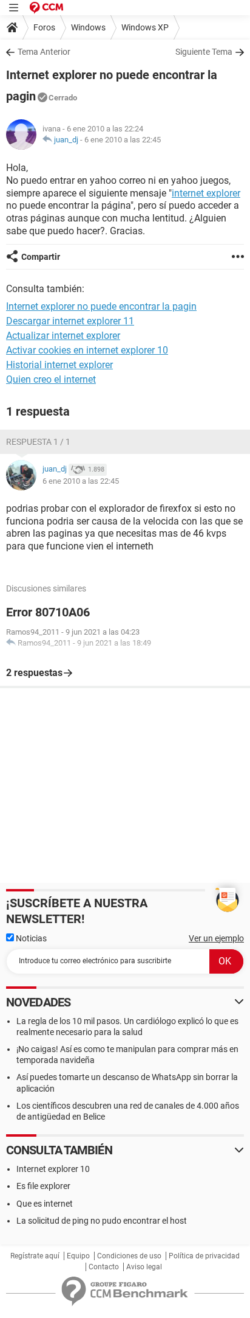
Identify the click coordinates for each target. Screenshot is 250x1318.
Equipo (78, 1256)
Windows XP (145, 27)
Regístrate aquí (34, 1256)
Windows (88, 27)
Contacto (104, 1267)
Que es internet (44, 1203)
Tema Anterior (44, 52)
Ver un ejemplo (216, 938)
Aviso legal (144, 1267)
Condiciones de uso (129, 1256)
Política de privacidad (204, 1256)
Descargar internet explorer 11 (70, 321)
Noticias (30, 938)
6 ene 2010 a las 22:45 (122, 139)
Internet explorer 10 (53, 1169)
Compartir (40, 257)
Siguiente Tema (203, 52)
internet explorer (206, 193)
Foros (44, 27)
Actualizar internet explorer (63, 335)
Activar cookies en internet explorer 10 (87, 350)
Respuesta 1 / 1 (38, 442)
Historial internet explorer (59, 365)
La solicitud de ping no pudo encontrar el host (101, 1221)
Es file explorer (43, 1186)
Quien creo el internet (51, 379)
